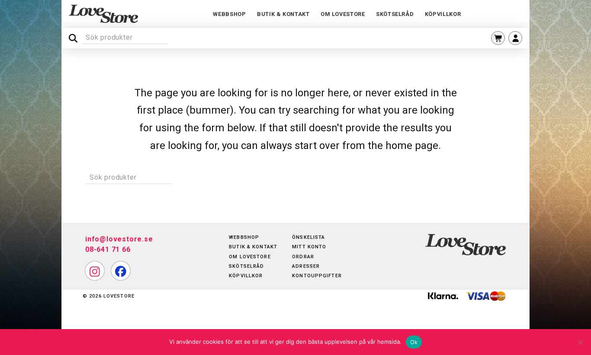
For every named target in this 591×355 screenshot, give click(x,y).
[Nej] (580, 342)
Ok (414, 342)
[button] (498, 38)
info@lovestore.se (119, 239)
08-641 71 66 (108, 249)
